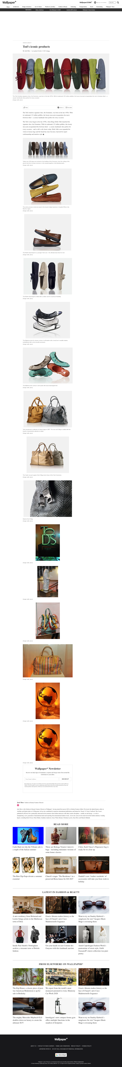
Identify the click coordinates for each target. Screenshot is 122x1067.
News (48, 51)
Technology (73, 7)
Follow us (61, 107)
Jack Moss (27, 51)
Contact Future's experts (46, 1046)
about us (33, 1046)
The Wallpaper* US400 (55, 10)
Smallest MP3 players (72, 10)
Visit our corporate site (79, 1062)
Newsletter (70, 107)
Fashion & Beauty (63, 7)
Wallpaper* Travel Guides (89, 10)
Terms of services (43, 783)
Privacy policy (76, 1046)
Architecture (16, 7)
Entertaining (99, 7)
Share (27, 107)
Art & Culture (38, 7)
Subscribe (111, 2)
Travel (91, 7)
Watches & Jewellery (50, 7)
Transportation (83, 7)
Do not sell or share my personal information (67, 1049)
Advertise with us (45, 1049)
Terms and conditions (63, 1046)
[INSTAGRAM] (18, 805)
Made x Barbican (40, 10)
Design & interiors (26, 7)
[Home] (8, 7)
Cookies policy (86, 1046)
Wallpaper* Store (110, 7)
